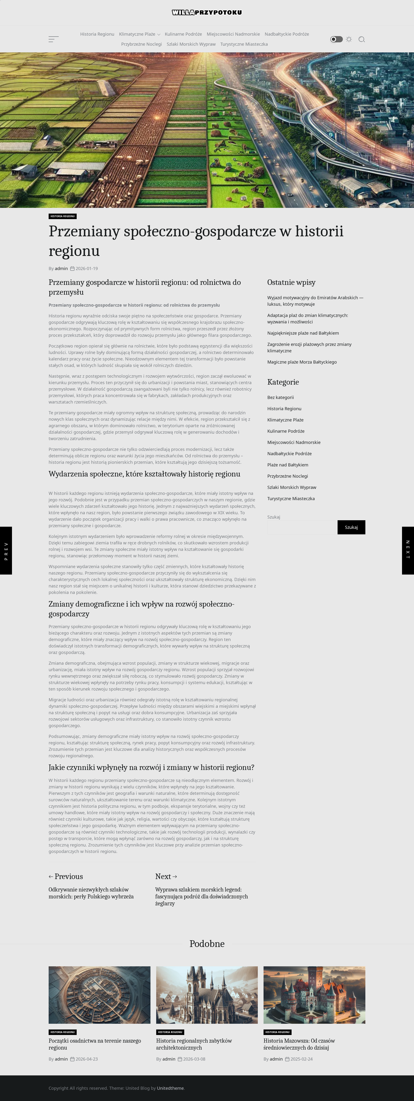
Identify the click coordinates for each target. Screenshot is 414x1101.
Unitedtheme (170, 1088)
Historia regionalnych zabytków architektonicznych (194, 1044)
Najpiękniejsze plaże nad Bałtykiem (303, 333)
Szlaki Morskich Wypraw (191, 44)
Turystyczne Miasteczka (244, 44)
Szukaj (273, 517)
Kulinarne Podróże (183, 34)
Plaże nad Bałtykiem (287, 465)
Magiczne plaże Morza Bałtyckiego (302, 362)
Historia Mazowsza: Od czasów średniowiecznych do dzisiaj (299, 1044)
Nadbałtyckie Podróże (287, 34)
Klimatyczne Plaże (137, 34)
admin (61, 268)
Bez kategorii (280, 397)
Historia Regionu (97, 34)
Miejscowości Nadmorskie (233, 34)
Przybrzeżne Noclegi (141, 44)
